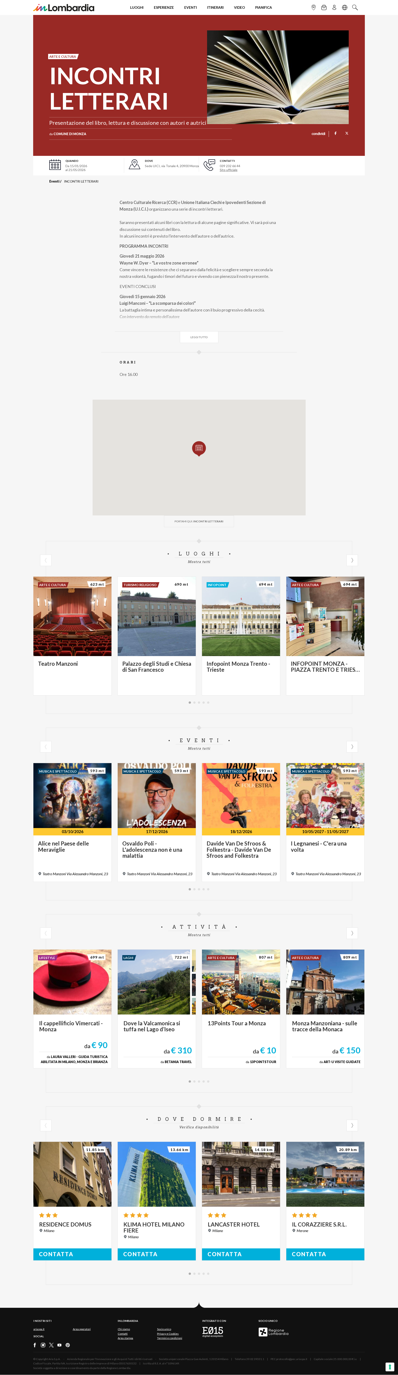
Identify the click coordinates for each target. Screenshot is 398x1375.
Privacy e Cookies (168, 1333)
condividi (318, 134)
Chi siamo (124, 1329)
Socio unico (164, 1329)
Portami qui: (199, 521)
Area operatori (82, 1329)
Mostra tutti (199, 562)
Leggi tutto (199, 337)
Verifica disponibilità (199, 1127)
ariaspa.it (38, 1329)
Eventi (54, 181)
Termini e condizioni (169, 1338)
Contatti (123, 1333)
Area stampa (125, 1338)
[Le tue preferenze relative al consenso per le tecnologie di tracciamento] (390, 1367)
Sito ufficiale (228, 170)
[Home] (63, 7)
